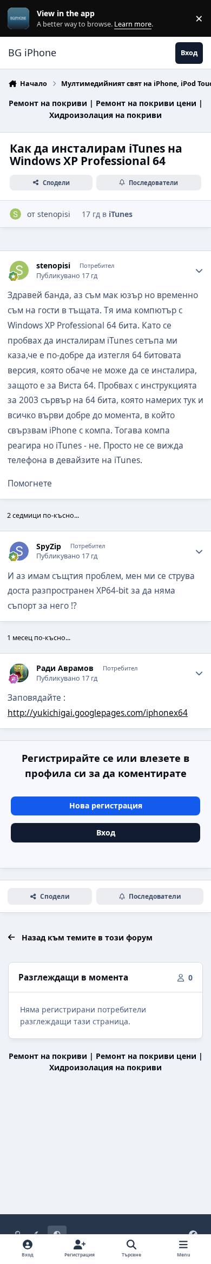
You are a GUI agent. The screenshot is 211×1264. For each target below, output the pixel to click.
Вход (105, 832)
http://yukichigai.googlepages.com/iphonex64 (98, 713)
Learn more (21, 19)
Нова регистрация (105, 805)
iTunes (121, 214)
